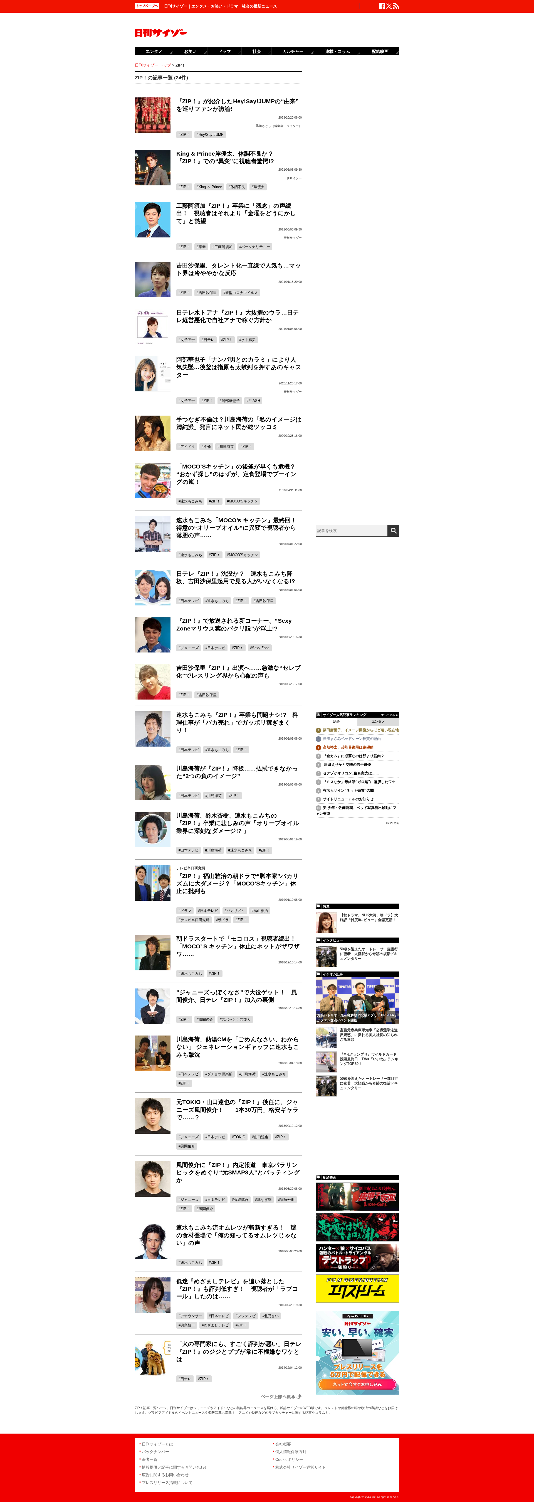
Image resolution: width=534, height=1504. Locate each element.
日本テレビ (190, 601)
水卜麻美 (248, 340)
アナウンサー (191, 1316)
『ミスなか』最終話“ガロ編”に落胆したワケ (359, 782)
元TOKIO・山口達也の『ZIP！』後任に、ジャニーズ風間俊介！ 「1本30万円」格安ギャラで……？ (237, 1109)
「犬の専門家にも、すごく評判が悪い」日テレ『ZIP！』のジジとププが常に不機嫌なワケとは (239, 1351)
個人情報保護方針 (290, 1451)
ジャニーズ (190, 648)
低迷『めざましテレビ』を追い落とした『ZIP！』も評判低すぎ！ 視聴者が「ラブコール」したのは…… (237, 1289)
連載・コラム (337, 51)
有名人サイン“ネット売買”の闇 (348, 790)
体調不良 (238, 187)
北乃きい (271, 1316)
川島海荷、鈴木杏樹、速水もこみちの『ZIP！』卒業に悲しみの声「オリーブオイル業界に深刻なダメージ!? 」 (237, 823)
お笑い (190, 51)
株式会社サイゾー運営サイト (300, 1467)
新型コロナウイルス (241, 293)
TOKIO (239, 1137)
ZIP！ (185, 135)
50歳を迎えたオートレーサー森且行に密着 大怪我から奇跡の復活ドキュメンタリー (369, 954)
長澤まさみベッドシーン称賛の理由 (352, 739)
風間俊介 (206, 1019)
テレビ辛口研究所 (195, 920)
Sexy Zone (261, 648)
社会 (257, 51)
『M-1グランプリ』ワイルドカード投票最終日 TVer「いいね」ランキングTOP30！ (369, 1059)
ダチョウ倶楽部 (220, 1074)
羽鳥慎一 (188, 1325)
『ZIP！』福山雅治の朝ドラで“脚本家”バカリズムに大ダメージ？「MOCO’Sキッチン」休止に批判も (237, 883)
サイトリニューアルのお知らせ (348, 799)
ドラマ (186, 911)
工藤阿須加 (223, 247)
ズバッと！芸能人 (236, 1019)
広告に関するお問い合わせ (165, 1475)
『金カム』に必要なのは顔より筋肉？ (353, 756)
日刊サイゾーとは (157, 1444)
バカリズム (236, 911)
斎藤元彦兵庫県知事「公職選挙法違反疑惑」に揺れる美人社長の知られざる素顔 (369, 1035)
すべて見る (388, 715)
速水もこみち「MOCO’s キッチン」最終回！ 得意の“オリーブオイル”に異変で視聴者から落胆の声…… (239, 528)
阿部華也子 (231, 401)
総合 (336, 721)
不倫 (207, 447)
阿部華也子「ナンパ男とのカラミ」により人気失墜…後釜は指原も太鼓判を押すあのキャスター (238, 367)
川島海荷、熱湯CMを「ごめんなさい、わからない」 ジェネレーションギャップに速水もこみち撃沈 (237, 1047)
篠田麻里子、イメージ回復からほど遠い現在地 (361, 730)
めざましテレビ (216, 1325)
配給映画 (380, 51)
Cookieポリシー (289, 1459)
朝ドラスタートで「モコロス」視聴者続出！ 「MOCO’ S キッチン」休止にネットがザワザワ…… (239, 946)
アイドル (188, 447)
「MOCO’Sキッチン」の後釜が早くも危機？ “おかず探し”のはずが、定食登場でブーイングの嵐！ (238, 474)
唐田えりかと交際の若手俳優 (347, 764)
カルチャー (293, 51)
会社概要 (283, 1444)
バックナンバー (155, 1451)
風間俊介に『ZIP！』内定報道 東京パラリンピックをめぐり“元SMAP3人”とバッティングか (238, 1172)
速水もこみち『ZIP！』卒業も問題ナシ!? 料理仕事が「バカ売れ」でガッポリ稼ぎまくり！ (237, 722)
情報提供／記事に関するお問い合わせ (175, 1467)
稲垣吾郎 (287, 1200)
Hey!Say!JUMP (211, 135)
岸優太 (259, 187)
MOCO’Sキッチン (243, 501)
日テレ (209, 340)
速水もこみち (191, 501)
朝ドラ (223, 920)
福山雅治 (260, 911)
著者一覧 (149, 1459)
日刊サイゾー (292, 178)
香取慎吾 (241, 1200)
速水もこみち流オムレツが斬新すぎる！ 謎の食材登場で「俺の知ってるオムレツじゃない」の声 (236, 1235)
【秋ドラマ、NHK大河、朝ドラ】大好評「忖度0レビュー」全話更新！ (369, 917)
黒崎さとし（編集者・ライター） (279, 125)
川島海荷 (226, 447)
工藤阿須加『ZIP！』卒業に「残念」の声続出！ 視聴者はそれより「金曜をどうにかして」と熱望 (236, 213)
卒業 (202, 247)
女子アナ (188, 340)
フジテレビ (247, 1316)
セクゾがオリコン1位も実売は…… (351, 773)
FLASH (254, 401)
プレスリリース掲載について (167, 1482)
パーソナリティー (255, 247)
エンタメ (378, 721)
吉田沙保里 (208, 293)
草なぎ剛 (264, 1200)
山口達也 (261, 1137)
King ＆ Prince (210, 187)
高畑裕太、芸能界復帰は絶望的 (348, 747)
